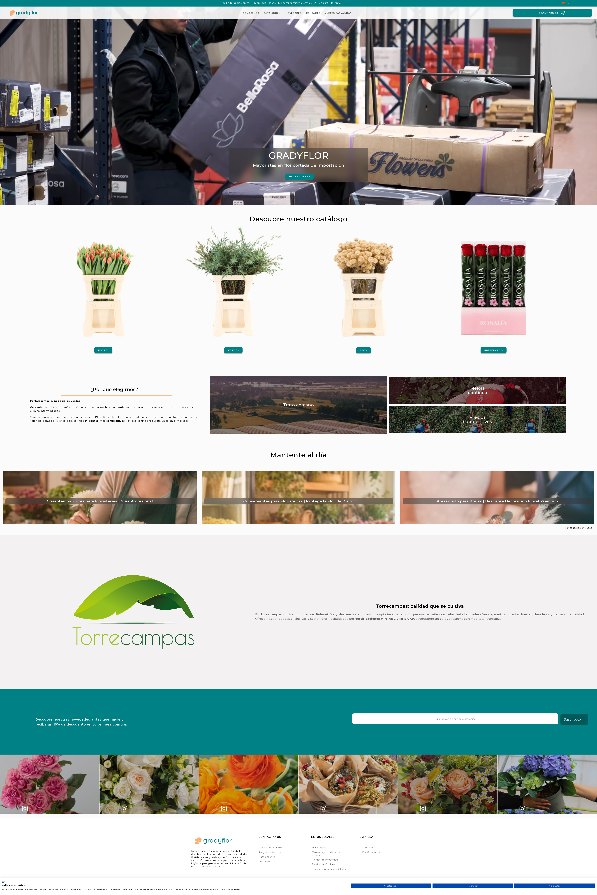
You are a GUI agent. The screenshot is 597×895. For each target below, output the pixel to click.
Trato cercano (298, 404)
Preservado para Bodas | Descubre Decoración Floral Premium (497, 501)
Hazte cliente (267, 857)
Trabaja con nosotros (271, 847)
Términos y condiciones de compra (328, 853)
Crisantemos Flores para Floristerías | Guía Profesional (100, 501)
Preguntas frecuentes (272, 852)
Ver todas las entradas (579, 527)
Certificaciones (371, 852)
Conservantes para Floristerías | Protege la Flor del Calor (298, 501)
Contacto (264, 861)
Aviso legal (318, 847)
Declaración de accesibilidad (329, 869)
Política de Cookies (323, 864)
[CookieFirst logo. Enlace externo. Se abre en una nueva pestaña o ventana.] (3, 882)
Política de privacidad (325, 859)
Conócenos (369, 847)
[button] (299, 177)
